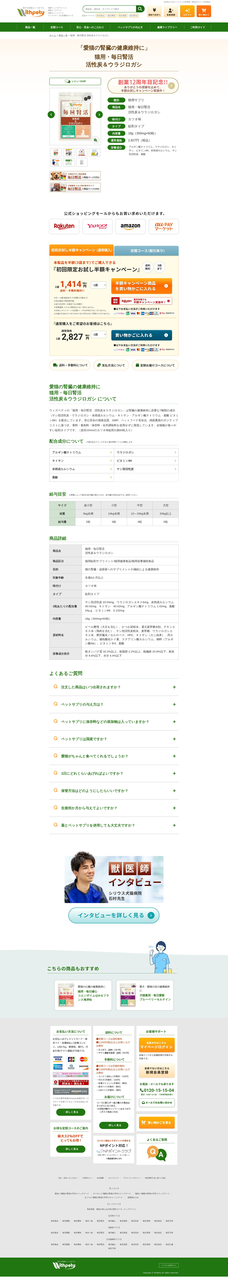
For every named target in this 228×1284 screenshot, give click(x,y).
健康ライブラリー (167, 27)
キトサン (58, 460)
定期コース (57, 27)
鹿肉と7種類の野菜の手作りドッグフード (72, 1194)
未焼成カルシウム (63, 468)
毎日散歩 (100, 16)
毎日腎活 (133, 16)
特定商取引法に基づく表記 (155, 1178)
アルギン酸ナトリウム (66, 452)
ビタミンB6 (124, 460)
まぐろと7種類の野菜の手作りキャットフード (104, 1197)
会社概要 (100, 1178)
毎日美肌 (123, 1221)
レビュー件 (79, 81)
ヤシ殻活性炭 (125, 468)
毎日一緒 (89, 1221)
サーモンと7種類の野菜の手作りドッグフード (112, 1194)
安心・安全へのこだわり (90, 27)
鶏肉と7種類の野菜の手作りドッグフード (152, 1194)
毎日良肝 (135, 1221)
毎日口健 (169, 1244)
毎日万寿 (169, 1221)
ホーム (52, 35)
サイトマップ (113, 1178)
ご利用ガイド (197, 27)
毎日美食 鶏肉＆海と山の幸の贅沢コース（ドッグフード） (112, 1209)
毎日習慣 (146, 1221)
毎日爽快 (111, 16)
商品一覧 (30, 27)
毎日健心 (112, 1221)
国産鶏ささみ (134, 1197)
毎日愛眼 (122, 16)
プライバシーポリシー (131, 1178)
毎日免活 (158, 1221)
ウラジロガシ (125, 452)
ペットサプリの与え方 (130, 27)
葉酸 (55, 477)
